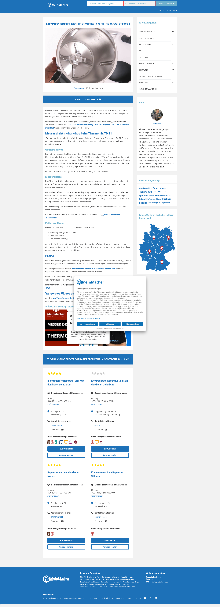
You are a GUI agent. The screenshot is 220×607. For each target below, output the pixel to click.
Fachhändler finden (153, 577)
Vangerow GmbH (111, 577)
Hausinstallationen (148, 89)
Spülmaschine (146, 195)
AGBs (130, 598)
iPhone (143, 202)
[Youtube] (146, 598)
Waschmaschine (145, 188)
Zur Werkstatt (66, 449)
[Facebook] (152, 598)
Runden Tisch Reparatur (108, 579)
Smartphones (145, 44)
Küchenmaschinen (147, 32)
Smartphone (159, 188)
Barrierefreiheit (107, 598)
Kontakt (138, 598)
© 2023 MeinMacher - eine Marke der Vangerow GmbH (64, 598)
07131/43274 (56, 425)
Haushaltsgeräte (146, 63)
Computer (143, 70)
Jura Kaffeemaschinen (163, 195)
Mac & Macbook (159, 192)
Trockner (166, 198)
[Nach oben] (0, 605)
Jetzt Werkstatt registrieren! (167, 10)
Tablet (142, 51)
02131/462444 (57, 517)
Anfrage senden (66, 455)
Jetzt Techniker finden (86, 99)
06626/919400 (101, 517)
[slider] (54, 373)
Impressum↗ (93, 598)
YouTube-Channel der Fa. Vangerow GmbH (72, 298)
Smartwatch (144, 57)
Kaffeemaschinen (146, 38)
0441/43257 (99, 425)
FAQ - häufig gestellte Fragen (157, 582)
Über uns (149, 579)
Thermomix (79, 88)
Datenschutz (120, 598)
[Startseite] (58, 4)
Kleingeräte (144, 82)
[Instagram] (157, 598)
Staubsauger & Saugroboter (159, 202)
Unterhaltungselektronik (150, 76)
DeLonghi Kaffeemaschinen (150, 199)
